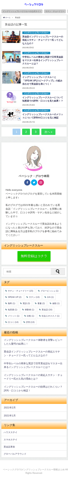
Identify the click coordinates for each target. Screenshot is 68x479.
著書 (41, 303)
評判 (30, 322)
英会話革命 (9, 447)
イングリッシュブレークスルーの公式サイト (22, 11)
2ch (50, 297)
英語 (26, 303)
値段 (56, 303)
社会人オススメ (50, 316)
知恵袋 (12, 310)
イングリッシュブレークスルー (36, 32)
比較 (30, 316)
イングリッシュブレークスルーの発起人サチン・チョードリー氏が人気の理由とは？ (33, 377)
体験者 (29, 310)
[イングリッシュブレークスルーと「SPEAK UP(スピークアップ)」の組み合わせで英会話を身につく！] (11, 77)
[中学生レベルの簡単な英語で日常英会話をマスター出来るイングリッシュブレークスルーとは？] (11, 57)
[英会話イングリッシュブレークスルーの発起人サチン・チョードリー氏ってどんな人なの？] (11, 37)
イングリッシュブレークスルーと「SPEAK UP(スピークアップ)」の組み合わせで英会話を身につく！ (42, 80)
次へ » (48, 131)
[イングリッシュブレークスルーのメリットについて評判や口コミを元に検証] (11, 114)
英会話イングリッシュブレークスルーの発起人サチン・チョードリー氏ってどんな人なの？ (42, 39)
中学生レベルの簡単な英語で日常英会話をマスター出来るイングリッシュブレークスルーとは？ (42, 60)
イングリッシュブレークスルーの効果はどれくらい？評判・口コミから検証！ (33, 388)
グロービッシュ (49, 291)
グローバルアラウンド (15, 454)
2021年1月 (10, 415)
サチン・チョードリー (55, 11)
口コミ (13, 322)
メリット (13, 316)
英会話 (47, 310)
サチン (34, 297)
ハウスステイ (10, 432)
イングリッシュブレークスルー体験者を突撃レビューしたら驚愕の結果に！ (33, 342)
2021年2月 (10, 407)
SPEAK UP (14, 297)
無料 (11, 303)
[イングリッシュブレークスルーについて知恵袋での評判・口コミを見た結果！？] (11, 98)
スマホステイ (10, 439)
